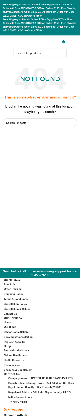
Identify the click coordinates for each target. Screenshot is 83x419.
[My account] (68, 41)
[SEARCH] (62, 53)
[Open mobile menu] (75, 41)
